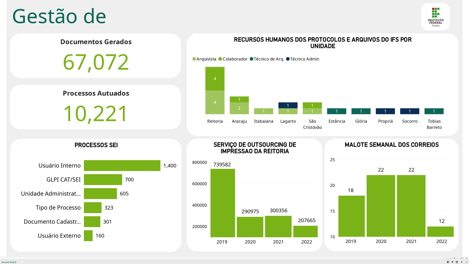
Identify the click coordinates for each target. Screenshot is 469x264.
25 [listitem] (332, 159)
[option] (215, 102)
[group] (114, 16)
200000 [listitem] (199, 226)
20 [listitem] (332, 185)
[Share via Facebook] (448, 262)
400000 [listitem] (199, 205)
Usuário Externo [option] (59, 235)
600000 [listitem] (199, 184)
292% (462, 258)
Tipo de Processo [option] (58, 207)
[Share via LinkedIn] (457, 262)
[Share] (462, 262)
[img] (435, 16)
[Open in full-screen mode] (467, 262)
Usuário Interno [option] (59, 165)
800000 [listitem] (199, 162)
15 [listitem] (332, 211)
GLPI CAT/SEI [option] (63, 179)
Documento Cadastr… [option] (52, 221)
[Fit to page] (466, 258)
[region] (234, 128)
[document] (114, 16)
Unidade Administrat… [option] (51, 193)
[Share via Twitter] (452, 262)
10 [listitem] (332, 237)
